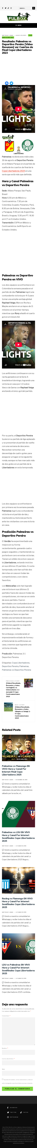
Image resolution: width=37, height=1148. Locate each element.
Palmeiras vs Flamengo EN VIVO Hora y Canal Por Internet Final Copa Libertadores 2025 (16, 770)
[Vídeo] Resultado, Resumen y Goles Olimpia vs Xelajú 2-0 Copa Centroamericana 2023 (22, 711)
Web (3, 1069)
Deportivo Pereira (10, 666)
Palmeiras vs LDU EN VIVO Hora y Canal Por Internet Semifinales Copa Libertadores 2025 (18, 836)
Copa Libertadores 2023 (13, 171)
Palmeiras (24, 666)
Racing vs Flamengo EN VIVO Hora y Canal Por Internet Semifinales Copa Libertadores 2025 (18, 903)
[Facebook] (3, 8)
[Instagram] (11, 8)
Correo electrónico (8, 1059)
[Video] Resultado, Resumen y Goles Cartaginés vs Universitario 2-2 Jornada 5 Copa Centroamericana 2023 (13, 688)
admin (11, 35)
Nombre (5, 1048)
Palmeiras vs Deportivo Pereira (16, 670)
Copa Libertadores (21, 663)
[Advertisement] (18, 68)
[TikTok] (8, 8)
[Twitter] (6, 8)
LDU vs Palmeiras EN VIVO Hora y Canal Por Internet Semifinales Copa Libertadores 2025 (18, 969)
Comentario (6, 1016)
